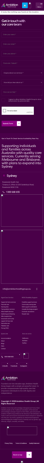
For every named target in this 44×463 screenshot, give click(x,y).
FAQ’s (2, 346)
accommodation (6, 338)
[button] (41, 5)
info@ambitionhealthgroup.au (17, 289)
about (2, 341)
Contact (3, 349)
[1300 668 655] (2, 357)
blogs (2, 343)
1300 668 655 (9, 357)
